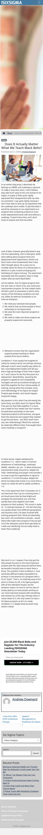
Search (6, 749)
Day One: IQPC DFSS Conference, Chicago (10, 719)
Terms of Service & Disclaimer (14, 811)
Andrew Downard (29, 152)
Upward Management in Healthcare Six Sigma (31, 719)
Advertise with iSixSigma (12, 820)
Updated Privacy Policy (11, 815)
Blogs (9, 133)
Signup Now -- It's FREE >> (21, 662)
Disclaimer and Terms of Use (24, 682)
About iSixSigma (8, 806)
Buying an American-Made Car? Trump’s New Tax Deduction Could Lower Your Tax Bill (21, 769)
